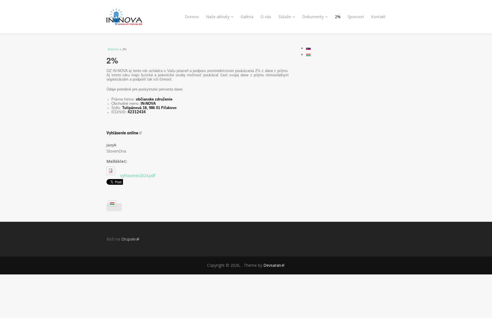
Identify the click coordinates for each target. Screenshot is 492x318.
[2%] (114, 207)
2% (338, 16)
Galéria (247, 16)
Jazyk (111, 144)
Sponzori (356, 16)
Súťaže (284, 16)
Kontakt (378, 16)
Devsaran (273, 265)
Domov (192, 16)
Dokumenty (313, 16)
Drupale (130, 239)
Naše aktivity (217, 16)
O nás (266, 16)
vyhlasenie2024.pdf (137, 175)
